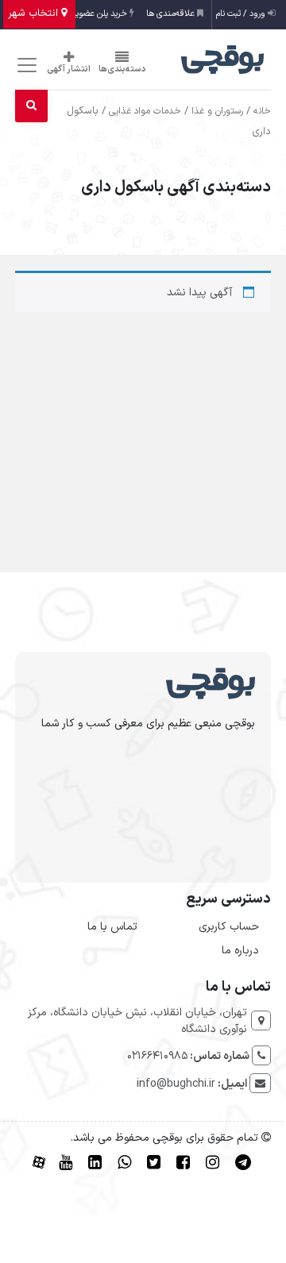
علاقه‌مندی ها (171, 14)
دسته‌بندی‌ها (122, 69)
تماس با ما (112, 926)
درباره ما (240, 950)
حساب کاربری (229, 926)
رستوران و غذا (217, 111)
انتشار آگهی (69, 69)
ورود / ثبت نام (242, 14)
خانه (262, 111)
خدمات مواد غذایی (145, 111)
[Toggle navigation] (25, 65)
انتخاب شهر (34, 13)
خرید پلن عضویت (98, 14)
